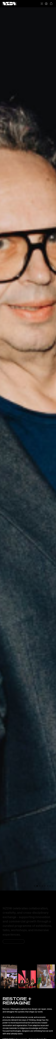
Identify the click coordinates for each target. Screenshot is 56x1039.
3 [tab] (39, 886)
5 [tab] (45, 886)
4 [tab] (42, 886)
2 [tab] (37, 886)
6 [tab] (47, 886)
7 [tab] (50, 886)
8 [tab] (52, 886)
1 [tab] (34, 886)
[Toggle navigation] (42, 3)
